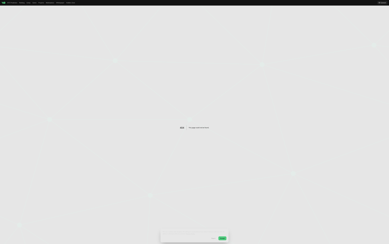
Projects (41, 3)
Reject (213, 238)
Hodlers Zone (70, 3)
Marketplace (50, 3)
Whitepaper (60, 3)
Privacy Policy (190, 234)
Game (34, 3)
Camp (28, 3)
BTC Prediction (12, 3)
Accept (222, 238)
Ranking (22, 3)
